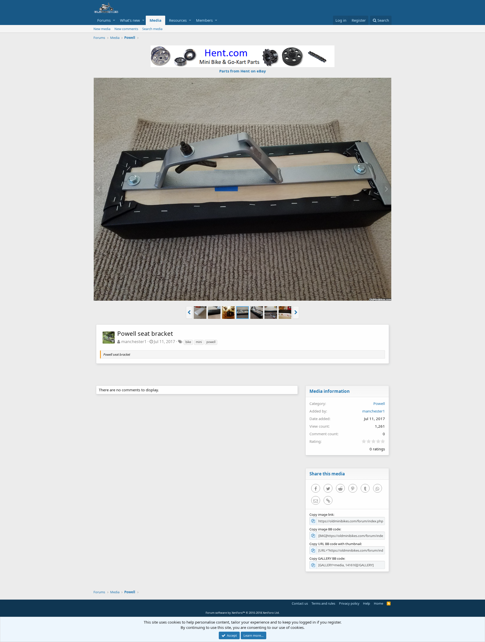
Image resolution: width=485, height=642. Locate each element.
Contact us (300, 603)
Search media (152, 29)
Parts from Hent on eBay (242, 70)
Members (204, 20)
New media (101, 29)
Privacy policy (349, 603)
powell (210, 342)
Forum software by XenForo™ (243, 612)
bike (188, 342)
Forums (104, 20)
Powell (379, 403)
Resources (178, 20)
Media (155, 20)
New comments (126, 29)
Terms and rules (323, 603)
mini (199, 342)
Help (366, 603)
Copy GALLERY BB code (326, 558)
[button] (114, 20)
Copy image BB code (324, 529)
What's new (130, 20)
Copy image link (321, 514)
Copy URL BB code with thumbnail (335, 544)
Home (378, 603)
